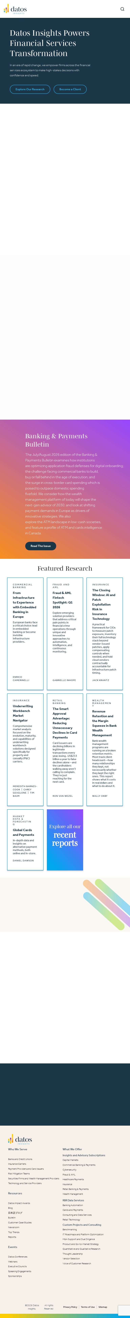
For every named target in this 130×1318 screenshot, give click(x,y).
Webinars (12, 1261)
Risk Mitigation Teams (19, 1173)
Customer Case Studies (19, 1222)
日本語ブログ (15, 1212)
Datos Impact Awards (19, 1203)
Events (12, 1247)
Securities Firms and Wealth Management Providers (33, 1178)
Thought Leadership (73, 1253)
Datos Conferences (17, 1256)
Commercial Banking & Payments (79, 1165)
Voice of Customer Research (77, 1263)
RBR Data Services (73, 1200)
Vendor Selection (71, 1258)
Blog (10, 1208)
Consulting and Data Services (77, 1214)
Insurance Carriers (17, 1163)
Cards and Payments (73, 1210)
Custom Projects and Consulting (82, 1224)
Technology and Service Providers (24, 1183)
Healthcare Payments (73, 1179)
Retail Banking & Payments (76, 1189)
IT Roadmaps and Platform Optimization (83, 1234)
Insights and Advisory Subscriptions (84, 1155)
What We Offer (72, 1149)
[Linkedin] (63, 1290)
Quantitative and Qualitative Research (81, 1248)
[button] (122, 9)
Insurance (67, 1184)
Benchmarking (70, 1229)
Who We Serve (17, 1149)
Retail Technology (71, 1219)
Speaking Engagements (19, 1271)
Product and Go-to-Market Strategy (81, 1244)
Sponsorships (15, 1276)
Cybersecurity (69, 1169)
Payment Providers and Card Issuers (26, 1168)
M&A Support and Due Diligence (79, 1239)
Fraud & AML (69, 1174)
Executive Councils (17, 1266)
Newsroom (13, 1227)
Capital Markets (70, 1160)
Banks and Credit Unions (20, 1159)
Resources (15, 1193)
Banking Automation (73, 1205)
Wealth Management (73, 1194)
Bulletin (11, 1217)
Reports (12, 1237)
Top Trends (13, 1232)
